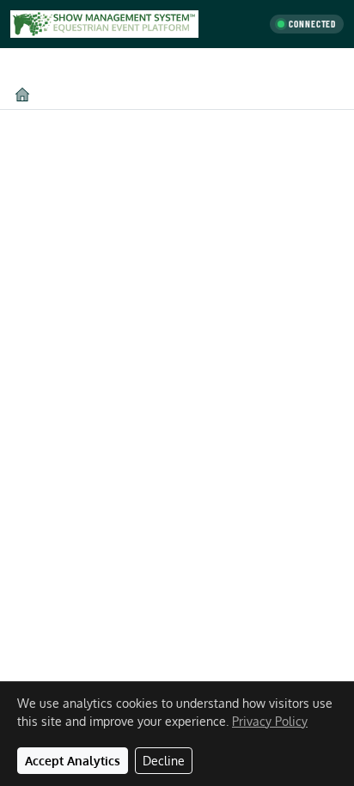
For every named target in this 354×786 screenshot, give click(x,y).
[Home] (22, 94)
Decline (164, 760)
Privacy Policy (270, 721)
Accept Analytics (72, 760)
